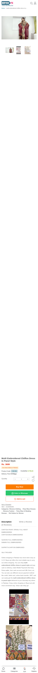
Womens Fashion (8, 511)
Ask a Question (6, 504)
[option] (19, 27)
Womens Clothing (15, 509)
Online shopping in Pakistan (10, 557)
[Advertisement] (19, 437)
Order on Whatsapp (21, 493)
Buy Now (19, 487)
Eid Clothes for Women (16, 513)
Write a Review (25, 522)
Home (3, 8)
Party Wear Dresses (29, 509)
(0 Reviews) (7, 525)
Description (7, 522)
